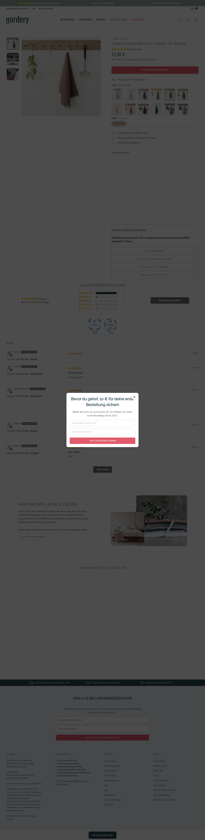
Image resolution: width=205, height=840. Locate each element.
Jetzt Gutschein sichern (102, 440)
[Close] (134, 397)
